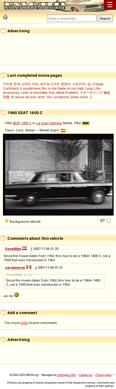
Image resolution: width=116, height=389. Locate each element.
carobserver (15, 267)
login (24, 323)
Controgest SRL (66, 374)
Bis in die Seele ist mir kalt (62, 88)
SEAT (16, 123)
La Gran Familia (49, 123)
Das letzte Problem (63, 92)
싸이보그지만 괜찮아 (55, 84)
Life (97, 88)
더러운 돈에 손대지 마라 (20, 84)
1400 (24, 123)
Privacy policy (103, 374)
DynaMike (13, 249)
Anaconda (11, 92)
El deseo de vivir (23, 97)
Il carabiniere (30, 88)
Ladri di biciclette (34, 92)
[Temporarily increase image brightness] (103, 220)
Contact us (85, 374)
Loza (89, 88)
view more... (81, 97)
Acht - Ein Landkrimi (53, 97)
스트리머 (78, 84)
